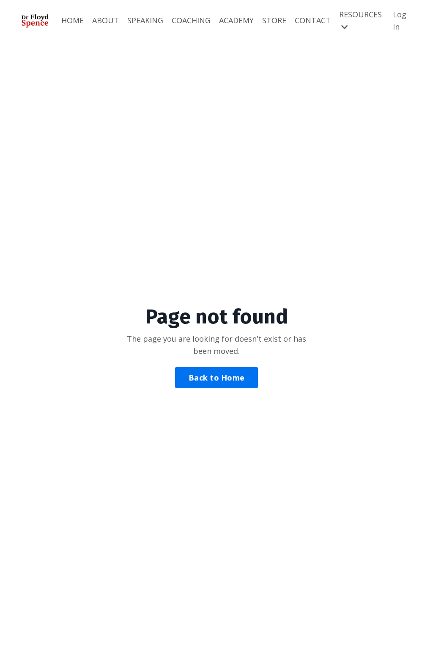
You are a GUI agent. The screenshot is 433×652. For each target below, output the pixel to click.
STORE (274, 20)
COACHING (191, 20)
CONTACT (313, 20)
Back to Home (216, 378)
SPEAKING (145, 20)
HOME (72, 20)
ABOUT (105, 20)
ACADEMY (236, 20)
